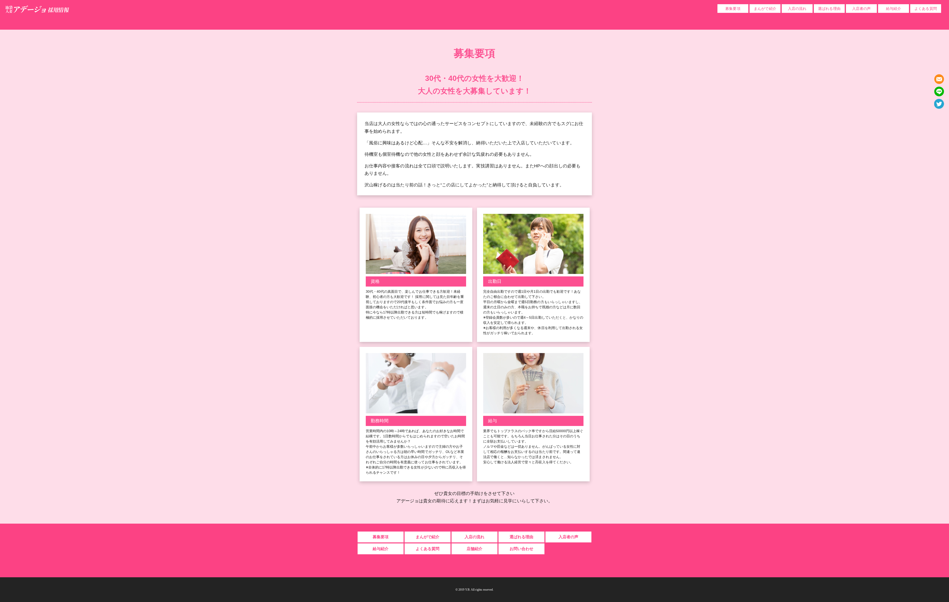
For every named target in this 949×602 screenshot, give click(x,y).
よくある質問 (925, 8)
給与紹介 (893, 8)
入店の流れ (797, 8)
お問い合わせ (521, 549)
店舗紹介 (474, 549)
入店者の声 (861, 8)
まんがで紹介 (765, 8)
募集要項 (732, 8)
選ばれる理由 (829, 8)
